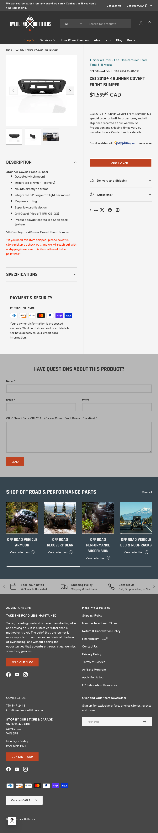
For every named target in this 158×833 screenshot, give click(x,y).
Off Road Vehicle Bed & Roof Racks (136, 542)
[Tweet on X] (102, 210)
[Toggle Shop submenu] (33, 40)
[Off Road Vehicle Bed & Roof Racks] (136, 517)
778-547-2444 (15, 705)
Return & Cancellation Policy (101, 630)
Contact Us (114, 5)
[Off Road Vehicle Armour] (22, 517)
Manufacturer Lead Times (99, 623)
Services (46, 39)
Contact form (22, 757)
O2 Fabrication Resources (99, 684)
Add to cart (120, 162)
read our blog (22, 662)
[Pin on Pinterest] (117, 210)
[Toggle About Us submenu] (110, 40)
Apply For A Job (92, 677)
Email (9, 399)
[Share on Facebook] (110, 210)
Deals (131, 39)
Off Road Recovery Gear (60, 542)
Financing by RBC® (95, 638)
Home (9, 49)
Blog (119, 39)
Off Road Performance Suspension (98, 545)
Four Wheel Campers (75, 39)
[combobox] (95, 23)
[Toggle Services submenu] (54, 40)
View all (147, 492)
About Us (100, 39)
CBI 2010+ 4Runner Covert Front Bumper (36, 49)
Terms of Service (93, 661)
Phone (86, 399)
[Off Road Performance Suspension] (98, 517)
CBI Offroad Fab (100, 71)
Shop (27, 39)
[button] (149, 23)
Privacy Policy (91, 654)
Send (15, 462)
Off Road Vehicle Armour (22, 542)
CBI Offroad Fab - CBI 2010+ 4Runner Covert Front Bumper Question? (50, 418)
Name (9, 381)
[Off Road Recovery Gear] (60, 517)
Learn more (145, 143)
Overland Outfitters (24, 818)
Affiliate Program (94, 669)
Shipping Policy (92, 615)
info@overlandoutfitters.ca (24, 710)
